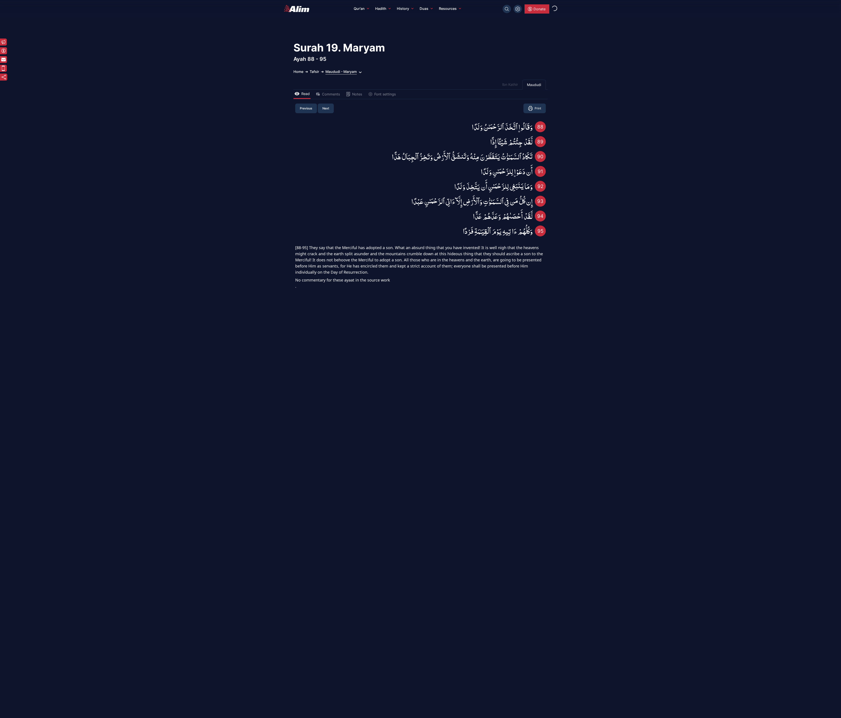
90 (540, 156)
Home (298, 71)
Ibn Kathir (510, 84)
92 (540, 186)
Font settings (385, 94)
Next (325, 108)
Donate (540, 9)
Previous (306, 108)
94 (540, 216)
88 (540, 127)
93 (540, 201)
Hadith (380, 8)
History (403, 8)
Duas (424, 8)
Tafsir (314, 71)
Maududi (534, 85)
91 (540, 171)
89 (540, 141)
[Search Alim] (507, 9)
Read (305, 94)
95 (540, 231)
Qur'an (359, 8)
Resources (448, 8)
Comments (331, 94)
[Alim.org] (298, 8)
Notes (357, 94)
